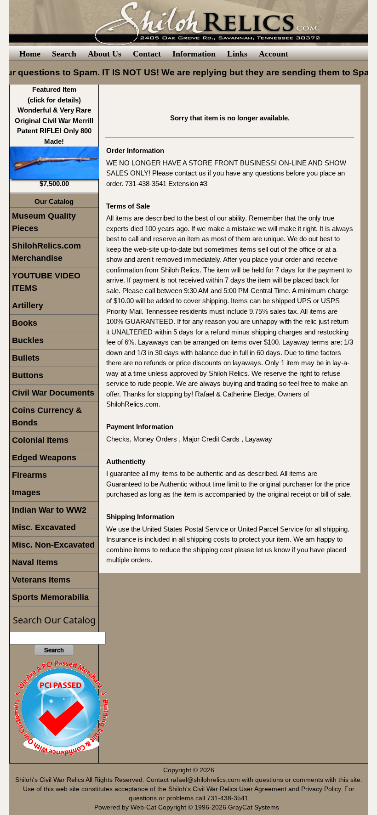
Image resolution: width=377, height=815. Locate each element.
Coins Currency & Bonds (47, 416)
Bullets (26, 357)
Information (194, 53)
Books (24, 323)
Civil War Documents (53, 392)
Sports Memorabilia (50, 597)
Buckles (28, 340)
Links (237, 53)
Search (64, 53)
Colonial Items (40, 440)
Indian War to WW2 (49, 510)
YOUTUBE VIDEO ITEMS (46, 282)
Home (29, 53)
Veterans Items (41, 579)
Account (273, 53)
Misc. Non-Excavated (53, 544)
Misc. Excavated (44, 527)
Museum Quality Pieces (44, 222)
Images (26, 492)
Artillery (27, 305)
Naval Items (35, 562)
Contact (147, 53)
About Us (104, 53)
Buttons (27, 375)
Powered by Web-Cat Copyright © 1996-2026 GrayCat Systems (188, 807)
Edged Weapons (44, 457)
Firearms (29, 475)
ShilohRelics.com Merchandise (46, 252)
